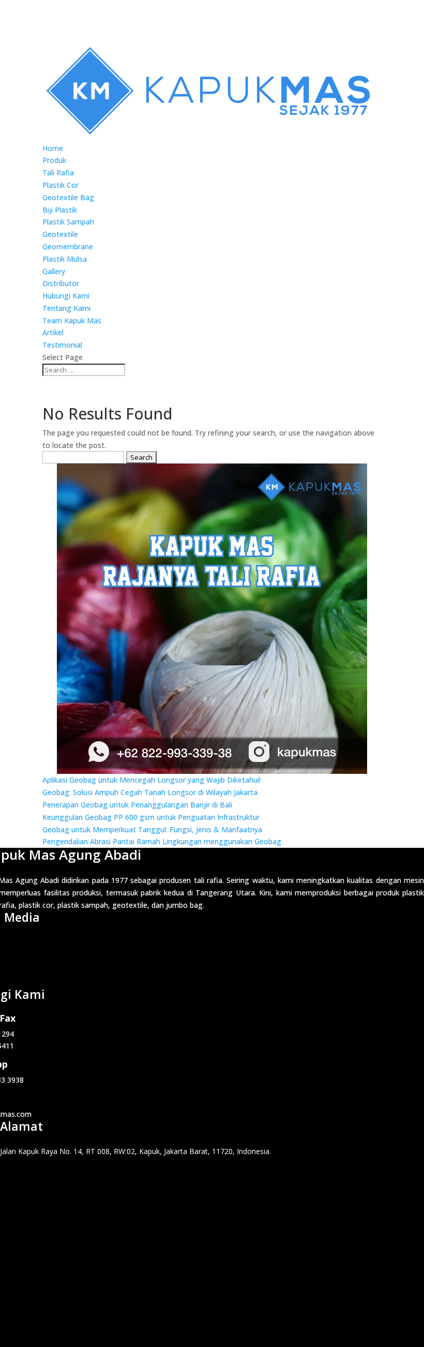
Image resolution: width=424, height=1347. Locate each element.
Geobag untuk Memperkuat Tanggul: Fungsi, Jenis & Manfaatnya (152, 829)
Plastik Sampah (68, 222)
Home (52, 148)
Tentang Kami (66, 308)
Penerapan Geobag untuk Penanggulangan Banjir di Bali (137, 805)
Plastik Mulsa (64, 259)
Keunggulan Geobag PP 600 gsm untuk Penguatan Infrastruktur (151, 817)
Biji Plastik (59, 210)
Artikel (53, 332)
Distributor (60, 283)
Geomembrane (67, 246)
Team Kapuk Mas (71, 320)
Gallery (53, 271)
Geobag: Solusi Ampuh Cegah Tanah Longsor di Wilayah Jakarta (150, 792)
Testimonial (62, 345)
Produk (54, 160)
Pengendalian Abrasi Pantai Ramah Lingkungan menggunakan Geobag (161, 841)
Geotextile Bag (68, 197)
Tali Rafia (58, 172)
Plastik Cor (60, 185)
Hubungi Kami (65, 296)
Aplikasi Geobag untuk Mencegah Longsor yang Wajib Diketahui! (151, 780)
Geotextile (60, 234)
